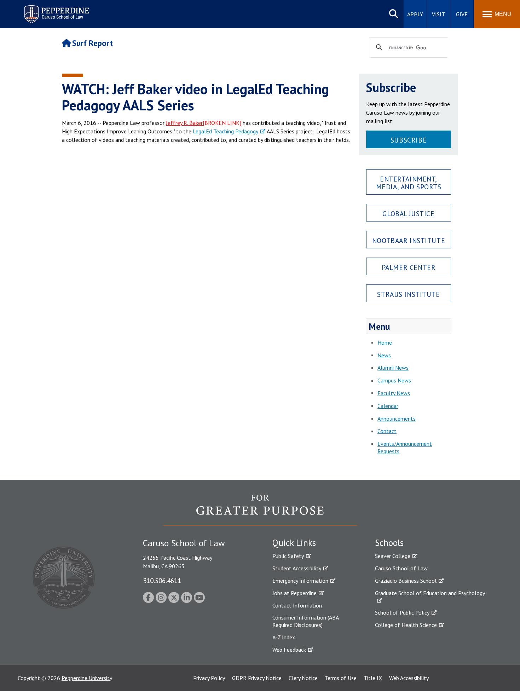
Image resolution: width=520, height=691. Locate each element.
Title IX (373, 677)
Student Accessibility (296, 568)
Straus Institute (408, 294)
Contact (387, 430)
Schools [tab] (389, 542)
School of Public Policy (402, 612)
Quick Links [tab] (294, 542)
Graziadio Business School (406, 580)
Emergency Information (300, 580)
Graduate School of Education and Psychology (430, 593)
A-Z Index (283, 637)
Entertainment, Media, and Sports (408, 182)
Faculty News (393, 393)
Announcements (396, 418)
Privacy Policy (209, 677)
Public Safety (288, 555)
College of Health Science (406, 624)
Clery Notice (303, 677)
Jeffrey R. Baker (184, 122)
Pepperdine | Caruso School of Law (55, 9)
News (384, 355)
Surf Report (92, 43)
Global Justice (408, 213)
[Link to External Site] (260, 510)
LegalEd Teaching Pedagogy (225, 131)
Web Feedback (289, 649)
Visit (438, 14)
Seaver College (392, 555)
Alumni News (393, 367)
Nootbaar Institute (408, 240)
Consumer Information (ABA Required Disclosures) (305, 621)
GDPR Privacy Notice (257, 677)
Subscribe (409, 140)
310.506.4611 (162, 580)
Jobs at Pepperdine (294, 593)
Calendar (387, 405)
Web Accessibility (409, 677)
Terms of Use (341, 677)
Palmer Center (409, 267)
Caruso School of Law (401, 568)
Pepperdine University (87, 677)
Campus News (394, 380)
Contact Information (297, 605)
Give (462, 14)
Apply (415, 14)
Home (384, 342)
